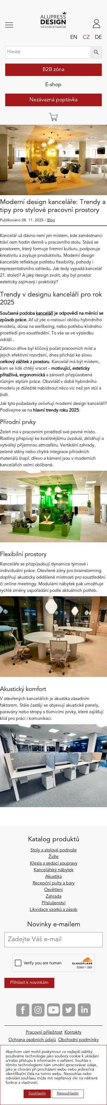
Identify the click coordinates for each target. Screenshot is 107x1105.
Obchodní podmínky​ (78, 1040)
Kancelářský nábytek (54, 870)
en (73, 37)
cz (86, 37)
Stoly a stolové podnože (53, 850)
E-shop (53, 85)
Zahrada (53, 896)
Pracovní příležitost (44, 1032)
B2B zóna (53, 69)
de (98, 37)
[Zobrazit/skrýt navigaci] (13, 25)
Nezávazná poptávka (53, 100)
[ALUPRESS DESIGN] (54, 20)
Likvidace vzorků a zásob (53, 910)
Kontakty (72, 1032)
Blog (51, 220)
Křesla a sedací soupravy (53, 863)
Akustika (53, 877)
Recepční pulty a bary (54, 883)
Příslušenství (54, 903)
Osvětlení (53, 890)
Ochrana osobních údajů (32, 1040)
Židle (53, 857)
